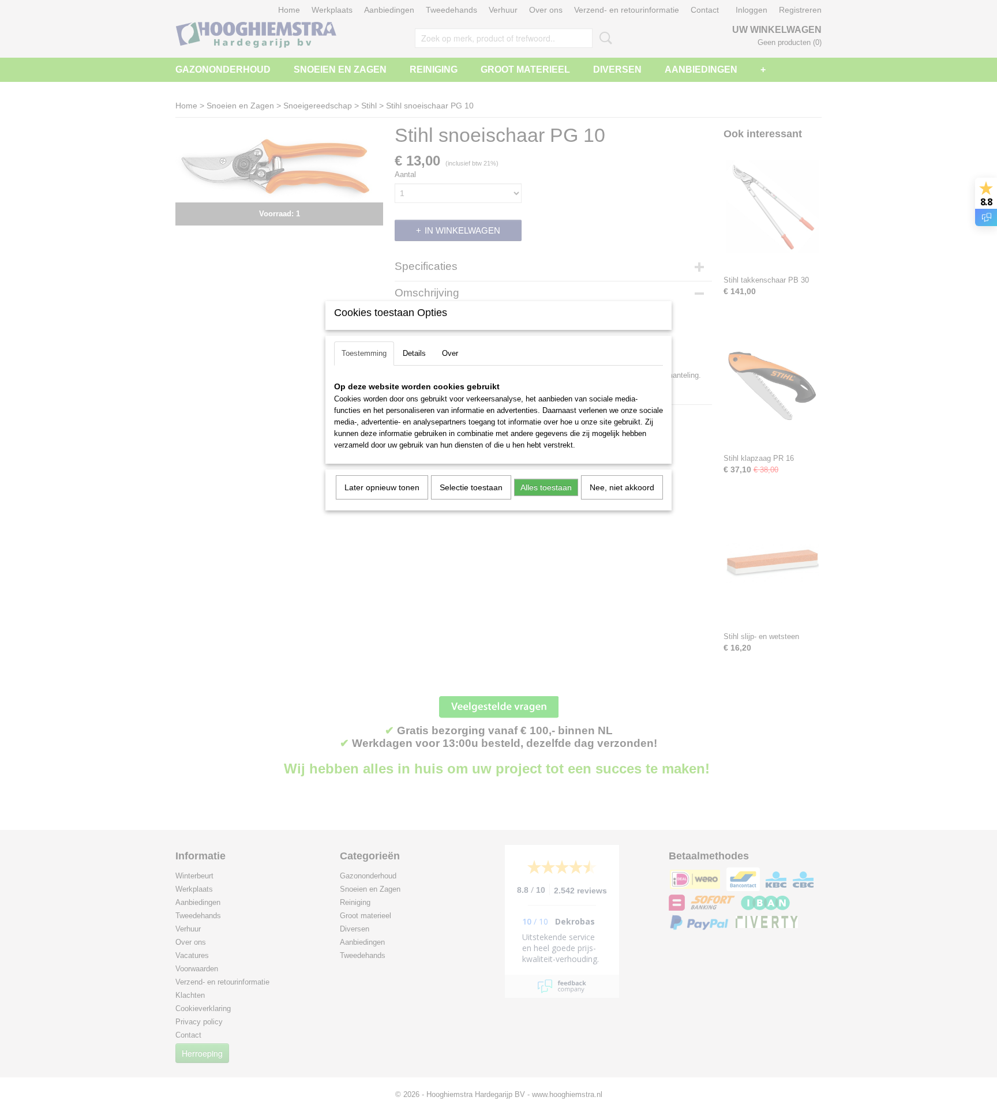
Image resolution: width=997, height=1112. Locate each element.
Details (414, 353)
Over (450, 353)
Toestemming (364, 353)
